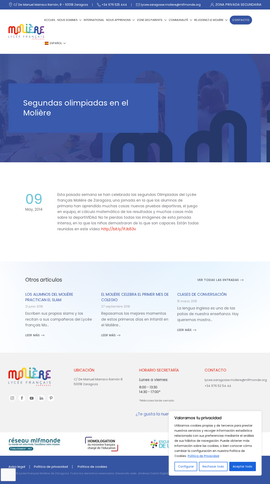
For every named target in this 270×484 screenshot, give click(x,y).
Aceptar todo (242, 466)
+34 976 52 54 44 (218, 386)
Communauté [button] (178, 20)
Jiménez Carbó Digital (153, 473)
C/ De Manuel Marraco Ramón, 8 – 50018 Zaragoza (51, 5)
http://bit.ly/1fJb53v (118, 229)
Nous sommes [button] (67, 20)
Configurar (186, 466)
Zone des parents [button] (149, 20)
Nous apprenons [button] (118, 20)
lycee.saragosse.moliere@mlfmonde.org (171, 5)
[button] (55, 43)
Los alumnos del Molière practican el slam (49, 297)
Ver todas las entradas (218, 280)
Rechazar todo (213, 466)
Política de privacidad (51, 466)
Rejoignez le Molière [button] (209, 20)
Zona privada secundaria (238, 4)
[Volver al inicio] (26, 31)
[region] (215, 443)
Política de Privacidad (203, 456)
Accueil (49, 20)
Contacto (241, 20)
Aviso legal (16, 466)
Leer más (32, 335)
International (94, 20)
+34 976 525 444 (114, 5)
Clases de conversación (202, 294)
